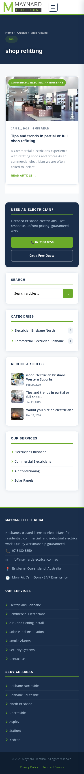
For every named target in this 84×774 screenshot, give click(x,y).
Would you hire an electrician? (49, 410)
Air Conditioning (27, 471)
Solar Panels (24, 480)
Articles (22, 32)
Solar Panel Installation (26, 632)
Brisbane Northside (24, 686)
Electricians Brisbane (30, 452)
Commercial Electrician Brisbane (43, 341)
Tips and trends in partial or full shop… (47, 394)
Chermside (17, 713)
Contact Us (17, 659)
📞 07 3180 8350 (42, 242)
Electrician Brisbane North (43, 330)
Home (9, 32)
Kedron (14, 740)
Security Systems (22, 650)
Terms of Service (53, 767)
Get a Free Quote (42, 255)
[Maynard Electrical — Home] (22, 7)
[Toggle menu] (53, 7)
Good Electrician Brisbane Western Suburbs (46, 377)
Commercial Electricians (33, 461)
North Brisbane (20, 704)
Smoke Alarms (20, 641)
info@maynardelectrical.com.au (34, 559)
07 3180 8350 (22, 550)
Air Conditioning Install (26, 623)
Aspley (14, 722)
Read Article (24, 175)
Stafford (15, 730)
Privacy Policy (29, 767)
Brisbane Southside (24, 695)
